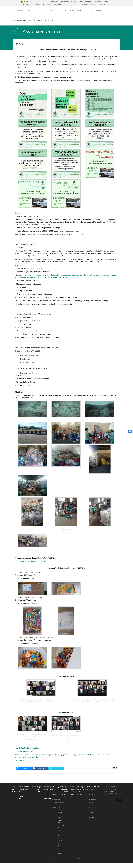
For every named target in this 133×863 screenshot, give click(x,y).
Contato (34, 787)
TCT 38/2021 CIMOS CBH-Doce (60, 841)
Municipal (79, 794)
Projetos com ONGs (60, 830)
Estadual (79, 792)
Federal (79, 789)
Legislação (78, 787)
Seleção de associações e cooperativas (92, 794)
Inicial (52, 787)
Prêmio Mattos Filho (60, 851)
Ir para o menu (35, 4)
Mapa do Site (85, 4)
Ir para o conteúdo (24, 4)
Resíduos (72, 787)
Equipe (83, 787)
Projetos (59, 787)
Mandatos (19, 760)
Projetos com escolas (60, 815)
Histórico (54, 789)
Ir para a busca (45, 4)
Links (78, 797)
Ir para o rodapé (56, 4)
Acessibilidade (101, 4)
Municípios (54, 802)
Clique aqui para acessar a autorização (31, 561)
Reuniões (85, 789)
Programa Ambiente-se (41, 31)
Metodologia (55, 792)
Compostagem (74, 789)
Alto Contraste (93, 4)
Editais (89, 787)
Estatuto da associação (24, 751)
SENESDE (96, 787)
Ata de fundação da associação (28, 748)
